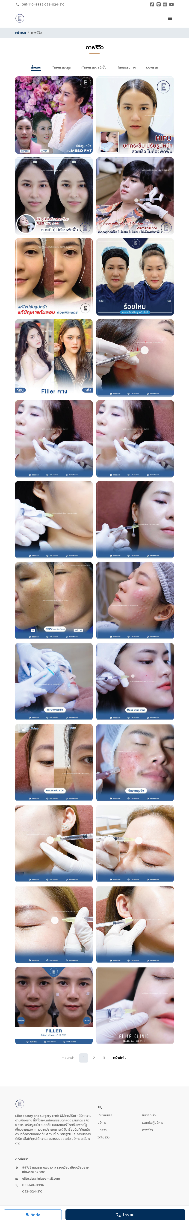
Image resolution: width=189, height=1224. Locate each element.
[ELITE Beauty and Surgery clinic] (19, 18)
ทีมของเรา (149, 1115)
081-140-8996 (33, 4)
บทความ (102, 1130)
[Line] (158, 4)
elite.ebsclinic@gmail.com (41, 1178)
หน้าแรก (20, 32)
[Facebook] (152, 4)
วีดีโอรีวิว (103, 1137)
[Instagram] (165, 4)
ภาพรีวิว (147, 1130)
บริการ (101, 1122)
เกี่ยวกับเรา (104, 1115)
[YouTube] (171, 4)
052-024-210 (54, 4)
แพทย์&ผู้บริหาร (152, 1122)
